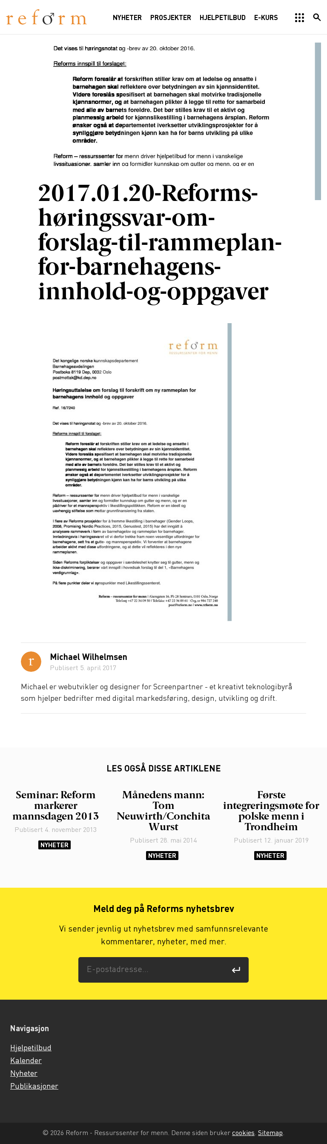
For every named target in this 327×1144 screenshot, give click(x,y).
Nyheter (54, 844)
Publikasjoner (34, 1086)
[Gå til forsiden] (46, 17)
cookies (243, 1133)
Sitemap (270, 1133)
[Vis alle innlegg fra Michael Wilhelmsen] (31, 661)
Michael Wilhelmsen (88, 657)
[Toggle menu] (299, 18)
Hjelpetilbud (31, 1048)
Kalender (26, 1061)
